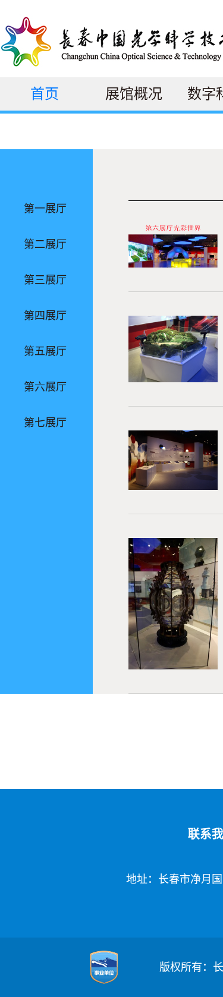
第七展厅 (45, 423)
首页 (44, 94)
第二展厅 (45, 244)
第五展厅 (45, 351)
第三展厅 (45, 280)
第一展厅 (45, 209)
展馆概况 (133, 94)
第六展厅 (45, 387)
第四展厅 (45, 316)
